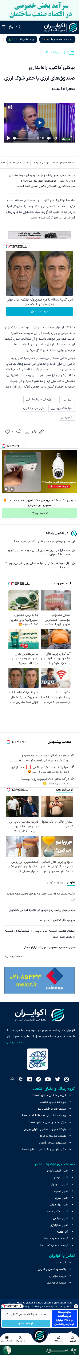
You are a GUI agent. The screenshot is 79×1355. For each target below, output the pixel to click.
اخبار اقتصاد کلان (57, 1171)
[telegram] (38, 1080)
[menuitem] (26, 431)
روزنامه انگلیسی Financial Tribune (44, 1116)
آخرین (71, 882)
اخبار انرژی (61, 1198)
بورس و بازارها (55, 52)
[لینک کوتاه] (41, 431)
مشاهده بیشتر (15, 956)
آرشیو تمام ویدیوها (56, 1239)
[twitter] (57, 1080)
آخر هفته (62, 1232)
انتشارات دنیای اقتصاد (52, 1143)
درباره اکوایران (57, 1276)
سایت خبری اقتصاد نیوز (51, 1109)
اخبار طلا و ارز (59, 1184)
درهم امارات (33, 39)
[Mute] (12, 489)
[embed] (34, 431)
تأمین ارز (66, 417)
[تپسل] (8, 246)
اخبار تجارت (61, 1191)
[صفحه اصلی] (39, 1335)
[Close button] (76, 1306)
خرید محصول (39, 311)
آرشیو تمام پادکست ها (54, 1245)
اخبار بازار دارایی (58, 1205)
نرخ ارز (68, 399)
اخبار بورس (61, 1178)
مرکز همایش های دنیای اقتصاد (47, 1122)
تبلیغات (61, 1262)
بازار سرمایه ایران (33, 408)
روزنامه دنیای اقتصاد (53, 1102)
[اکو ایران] (60, 27)
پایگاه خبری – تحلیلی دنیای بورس (45, 1129)
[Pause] (6, 489)
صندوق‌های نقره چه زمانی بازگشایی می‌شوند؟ (42, 542)
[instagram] (66, 1080)
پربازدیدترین (55, 882)
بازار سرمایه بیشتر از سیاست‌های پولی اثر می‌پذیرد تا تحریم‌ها (38, 565)
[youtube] (48, 1080)
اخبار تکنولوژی (59, 1225)
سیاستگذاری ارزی (61, 408)
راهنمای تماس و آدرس (52, 1269)
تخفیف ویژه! (39, 513)
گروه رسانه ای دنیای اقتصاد (49, 1095)
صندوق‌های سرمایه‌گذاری (41, 399)
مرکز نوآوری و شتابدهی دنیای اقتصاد (43, 1150)
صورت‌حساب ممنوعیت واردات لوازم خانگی (49, 947)
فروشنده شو (25, 1323)
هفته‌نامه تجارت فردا (53, 1136)
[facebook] (29, 1080)
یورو (70, 39)
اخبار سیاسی (60, 1218)
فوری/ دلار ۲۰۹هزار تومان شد (57, 920)
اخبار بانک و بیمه (57, 1211)
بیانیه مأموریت (56, 1283)
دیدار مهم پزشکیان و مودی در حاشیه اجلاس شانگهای (42, 910)
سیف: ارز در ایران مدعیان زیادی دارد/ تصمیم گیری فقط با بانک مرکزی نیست (39, 552)
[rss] (12, 1080)
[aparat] (20, 1080)
